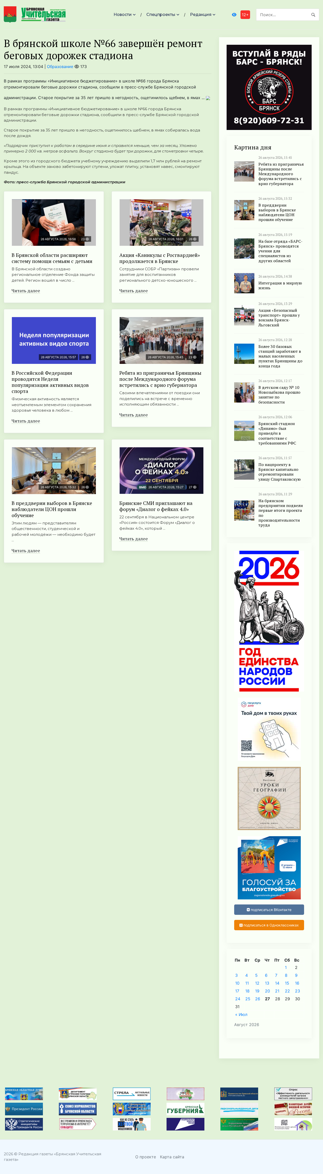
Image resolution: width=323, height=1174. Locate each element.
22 (287, 990)
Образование (60, 66)
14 (277, 983)
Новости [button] (123, 14)
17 (237, 990)
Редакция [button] (200, 14)
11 (247, 983)
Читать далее (26, 290)
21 (277, 990)
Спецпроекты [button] (160, 14)
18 (247, 990)
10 (237, 983)
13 (267, 983)
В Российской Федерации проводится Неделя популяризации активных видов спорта (50, 381)
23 (297, 990)
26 (257, 998)
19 (257, 990)
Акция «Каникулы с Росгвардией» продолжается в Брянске (159, 258)
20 (267, 990)
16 (297, 983)
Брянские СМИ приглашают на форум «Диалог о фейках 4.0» (156, 506)
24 (237, 998)
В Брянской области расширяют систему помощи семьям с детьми (52, 258)
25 (247, 998)
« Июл (241, 1014)
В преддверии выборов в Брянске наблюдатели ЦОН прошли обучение (52, 509)
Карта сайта (172, 1156)
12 (257, 983)
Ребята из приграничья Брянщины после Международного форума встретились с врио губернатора (160, 378)
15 (287, 983)
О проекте (145, 1156)
